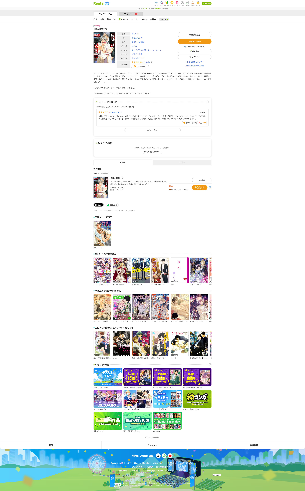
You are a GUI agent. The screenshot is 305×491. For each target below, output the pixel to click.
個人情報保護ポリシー (164, 467)
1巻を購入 (194, 41)
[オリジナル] (123, 19)
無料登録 (208, 3)
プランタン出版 (138, 42)
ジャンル (163, 19)
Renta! (96, 210)
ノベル (134, 46)
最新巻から (105, 173)
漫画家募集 (151, 470)
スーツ (158, 50)
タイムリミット (138, 58)
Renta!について (117, 463)
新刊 (51, 445)
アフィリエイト (138, 467)
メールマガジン (188, 463)
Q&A (135, 463)
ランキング (152, 445)
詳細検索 (254, 445)
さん (116, 112)
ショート (132, 14)
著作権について (138, 470)
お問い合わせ (145, 463)
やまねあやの (137, 38)
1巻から (96, 173)
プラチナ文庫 (137, 54)
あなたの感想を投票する (152, 152)
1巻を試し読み (194, 35)
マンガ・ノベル (105, 14)
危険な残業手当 (117, 178)
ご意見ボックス (173, 463)
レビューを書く (141, 66)
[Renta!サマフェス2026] (106, 3)
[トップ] (99, 3)
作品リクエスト (159, 463)
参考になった (191, 122)
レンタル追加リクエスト (195, 62)
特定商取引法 (124, 470)
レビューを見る (152, 130)
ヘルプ (128, 463)
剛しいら (135, 34)
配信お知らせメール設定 (195, 65)
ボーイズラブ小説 (139, 50)
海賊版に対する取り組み (167, 470)
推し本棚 (195, 51)
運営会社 (182, 470)
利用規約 (150, 467)
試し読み (202, 180)
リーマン (151, 50)
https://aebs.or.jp (127, 487)
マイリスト (196, 57)
